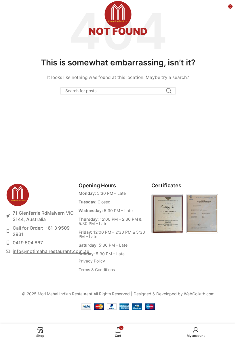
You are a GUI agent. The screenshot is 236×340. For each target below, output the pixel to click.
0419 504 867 (28, 242)
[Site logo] (118, 8)
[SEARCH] (169, 91)
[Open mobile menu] (10, 8)
